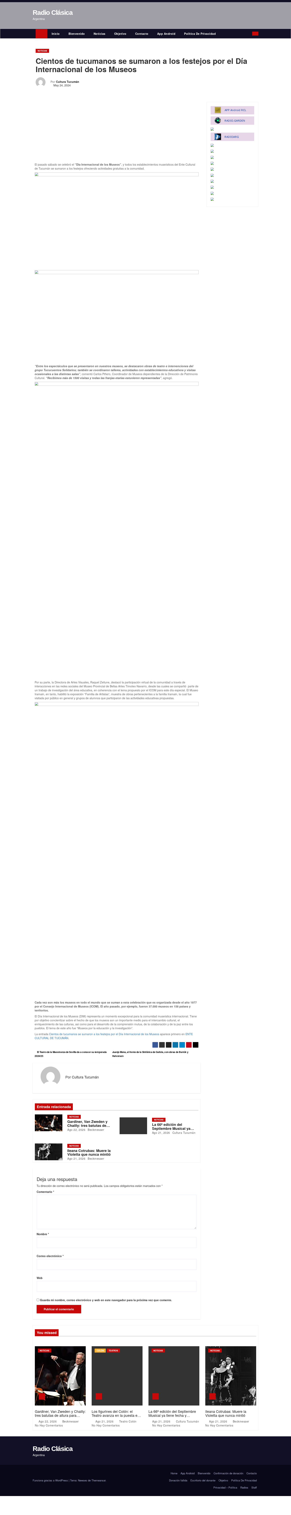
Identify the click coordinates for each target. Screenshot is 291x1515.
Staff (254, 1487)
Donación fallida (178, 1480)
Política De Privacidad (200, 34)
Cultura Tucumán (67, 82)
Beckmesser (95, 1130)
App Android (166, 34)
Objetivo (120, 34)
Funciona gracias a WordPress (51, 1480)
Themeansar (98, 1480)
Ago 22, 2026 (76, 1130)
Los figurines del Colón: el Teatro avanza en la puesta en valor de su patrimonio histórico (116, 1415)
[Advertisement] (117, 133)
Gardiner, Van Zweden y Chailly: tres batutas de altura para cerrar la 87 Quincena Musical (60, 1415)
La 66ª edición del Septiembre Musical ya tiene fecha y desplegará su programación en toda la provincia (173, 1417)
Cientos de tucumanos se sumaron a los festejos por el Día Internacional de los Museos (104, 1034)
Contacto (141, 34)
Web (40, 1278)
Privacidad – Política (225, 1487)
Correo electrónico (50, 1256)
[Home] (41, 33)
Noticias (100, 34)
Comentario (45, 1192)
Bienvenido (76, 34)
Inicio (56, 34)
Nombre (43, 1234)
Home (174, 1473)
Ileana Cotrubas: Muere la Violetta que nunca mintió (89, 1152)
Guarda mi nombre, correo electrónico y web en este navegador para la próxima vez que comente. (106, 1300)
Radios (244, 1487)
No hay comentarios (49, 1425)
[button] (250, 34)
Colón (100, 1350)
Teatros (113, 1350)
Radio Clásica (52, 12)
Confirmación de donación (228, 1473)
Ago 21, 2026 (161, 1133)
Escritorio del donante (202, 1480)
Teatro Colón (127, 1421)
